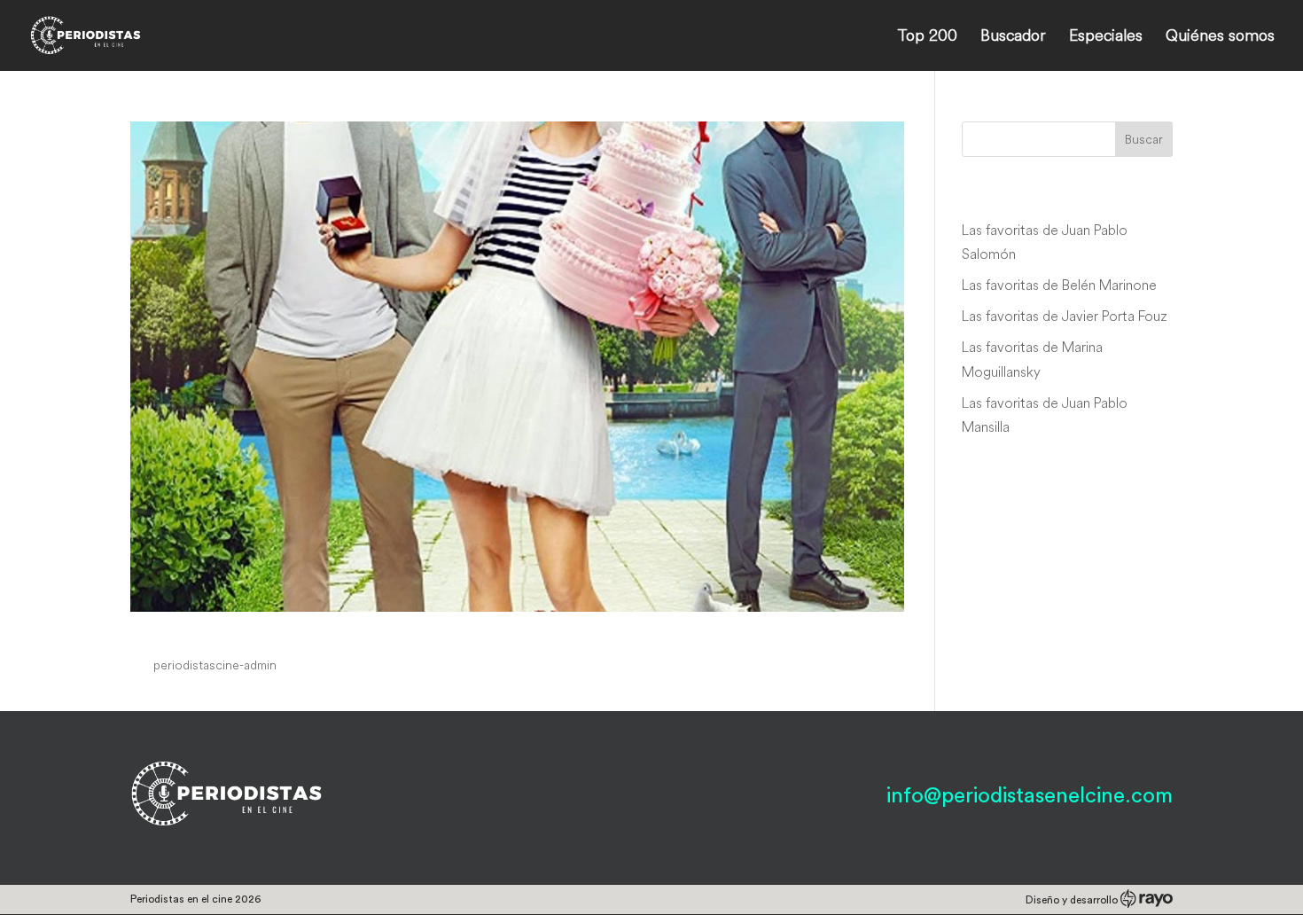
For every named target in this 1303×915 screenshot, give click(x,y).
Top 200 (927, 37)
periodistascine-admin (215, 665)
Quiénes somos (1220, 37)
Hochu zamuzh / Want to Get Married (339, 631)
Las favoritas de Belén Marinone (1059, 284)
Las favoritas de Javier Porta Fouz (1064, 316)
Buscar (1144, 139)
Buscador (1013, 37)
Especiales (1106, 37)
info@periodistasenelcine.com (1029, 796)
